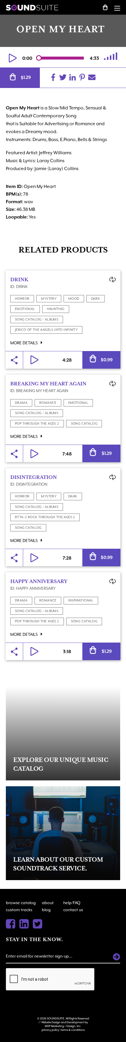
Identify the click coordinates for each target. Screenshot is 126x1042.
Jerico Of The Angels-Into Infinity (46, 330)
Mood (73, 299)
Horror (22, 299)
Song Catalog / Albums (36, 319)
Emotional (25, 309)
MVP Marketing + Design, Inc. (63, 1026)
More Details (24, 342)
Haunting (55, 309)
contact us (73, 909)
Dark (95, 299)
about (48, 902)
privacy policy (50, 1029)
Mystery (49, 299)
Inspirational (80, 600)
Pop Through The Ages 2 (37, 424)
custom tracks (19, 909)
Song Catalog (84, 424)
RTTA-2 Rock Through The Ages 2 (45, 517)
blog (46, 909)
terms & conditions (73, 1029)
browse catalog (21, 902)
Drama (21, 403)
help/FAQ (71, 902)
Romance (48, 403)
